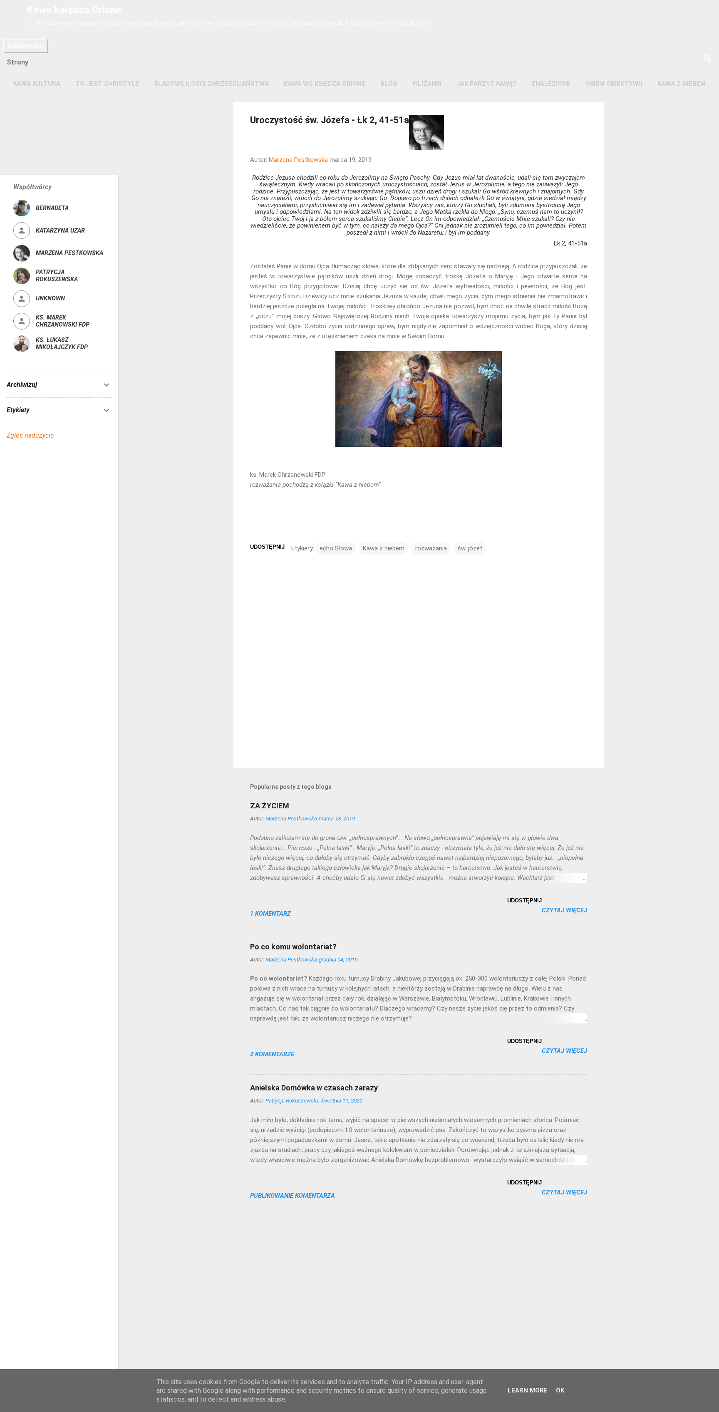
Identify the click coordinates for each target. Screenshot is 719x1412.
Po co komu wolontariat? (293, 946)
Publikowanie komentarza (292, 1195)
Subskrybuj (25, 46)
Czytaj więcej (564, 910)
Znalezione (550, 83)
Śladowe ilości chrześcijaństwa (211, 83)
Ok (560, 1390)
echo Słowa (336, 548)
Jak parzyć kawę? (486, 83)
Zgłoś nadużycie (30, 435)
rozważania (431, 548)
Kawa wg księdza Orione (324, 83)
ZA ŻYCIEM (269, 805)
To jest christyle (107, 83)
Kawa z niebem (681, 83)
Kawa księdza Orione (74, 10)
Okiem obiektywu (613, 83)
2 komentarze (272, 1054)
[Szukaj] (707, 59)
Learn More (528, 1390)
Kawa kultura (36, 83)
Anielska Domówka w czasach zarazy (314, 1087)
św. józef (470, 548)
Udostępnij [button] (267, 547)
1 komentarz (270, 913)
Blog (388, 83)
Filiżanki (426, 83)
